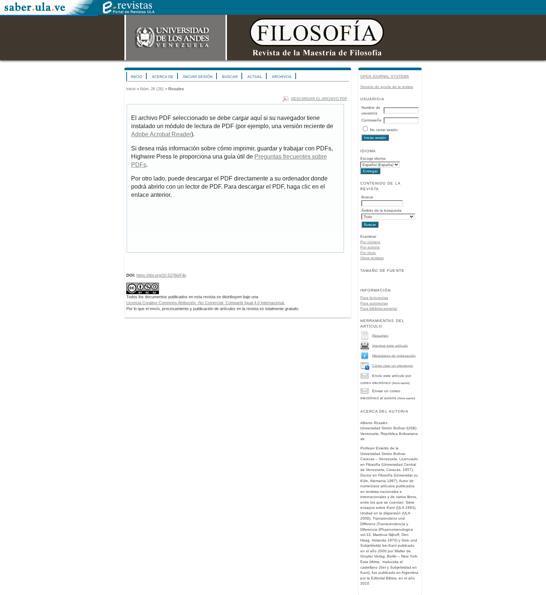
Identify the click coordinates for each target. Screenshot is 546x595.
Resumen (380, 335)
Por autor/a (370, 247)
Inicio (136, 77)
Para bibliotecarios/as (378, 308)
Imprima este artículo (390, 345)
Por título (368, 253)
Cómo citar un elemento (392, 365)
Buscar (230, 77)
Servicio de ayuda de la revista (386, 87)
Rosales (176, 89)
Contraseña (371, 120)
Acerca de (162, 77)
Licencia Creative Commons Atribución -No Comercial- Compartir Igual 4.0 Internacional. (205, 302)
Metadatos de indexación (394, 355)
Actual (254, 77)
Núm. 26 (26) (152, 89)
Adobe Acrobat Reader (161, 134)
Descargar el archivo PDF (319, 99)
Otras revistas (372, 258)
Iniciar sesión (197, 77)
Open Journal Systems (384, 76)
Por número (370, 242)
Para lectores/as (374, 298)
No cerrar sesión (384, 130)
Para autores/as (374, 303)
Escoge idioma (373, 158)
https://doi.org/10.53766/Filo (161, 275)
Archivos (282, 77)
